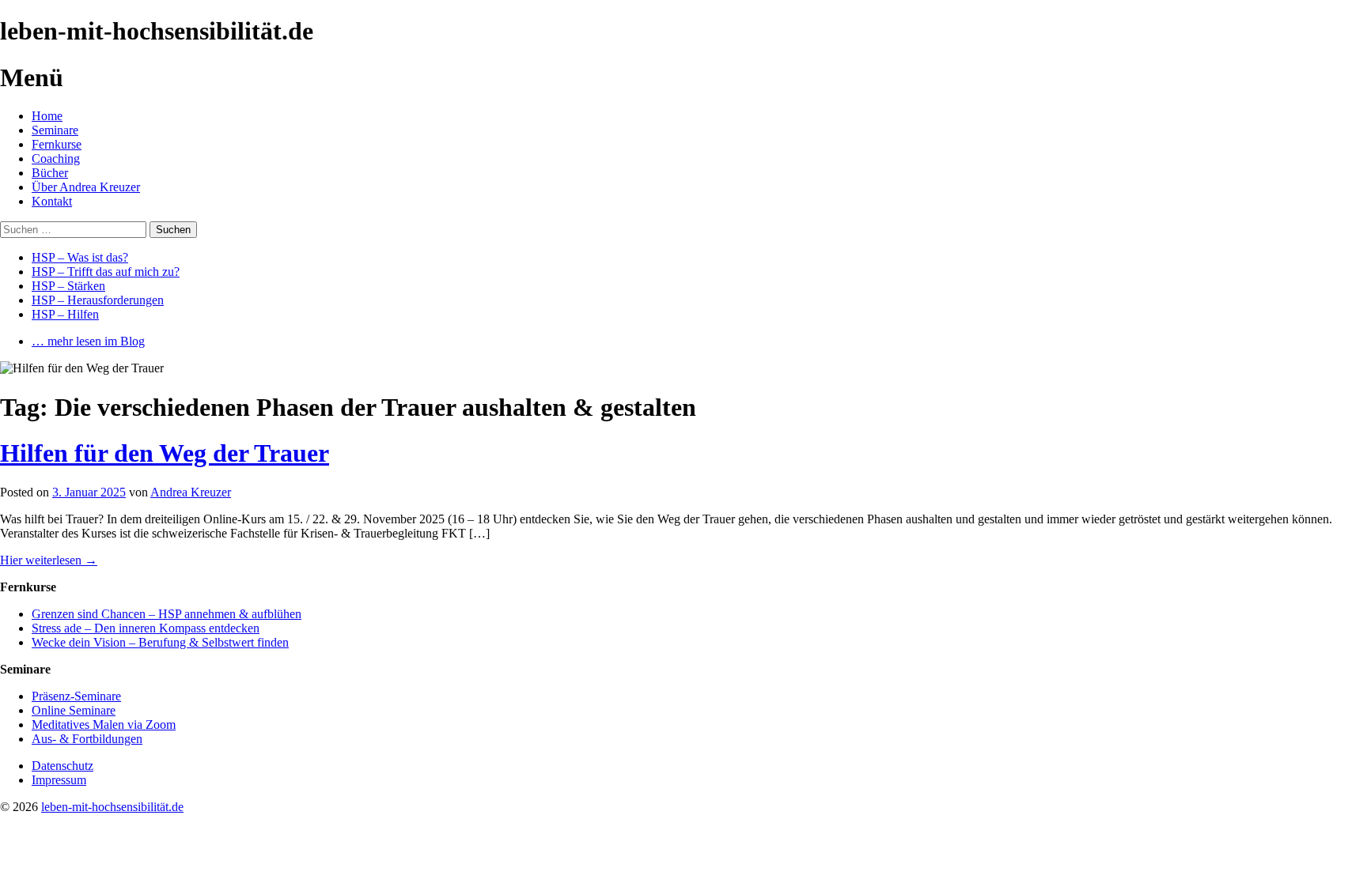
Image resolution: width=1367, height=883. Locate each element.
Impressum (59, 780)
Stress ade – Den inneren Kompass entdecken (145, 628)
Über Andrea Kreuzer (86, 187)
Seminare (55, 130)
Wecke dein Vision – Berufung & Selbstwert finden (160, 642)
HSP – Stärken (68, 285)
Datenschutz (62, 765)
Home (47, 116)
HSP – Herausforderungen (98, 300)
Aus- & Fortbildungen (87, 738)
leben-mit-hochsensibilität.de (112, 806)
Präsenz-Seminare (76, 696)
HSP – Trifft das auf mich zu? (106, 271)
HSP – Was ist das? (80, 257)
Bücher (50, 172)
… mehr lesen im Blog (88, 341)
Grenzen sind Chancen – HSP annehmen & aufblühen (166, 614)
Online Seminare (73, 710)
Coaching (56, 158)
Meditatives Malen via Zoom (104, 724)
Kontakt (52, 201)
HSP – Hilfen (65, 314)
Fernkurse (56, 144)
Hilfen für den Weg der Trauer (164, 453)
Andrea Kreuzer (190, 492)
